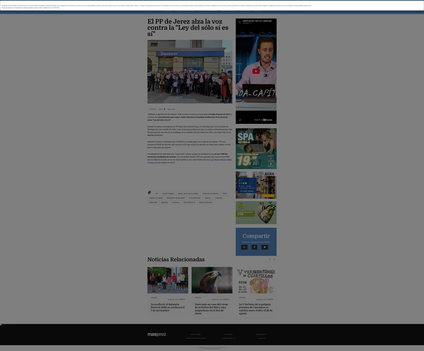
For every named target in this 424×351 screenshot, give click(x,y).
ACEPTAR (55, 7)
